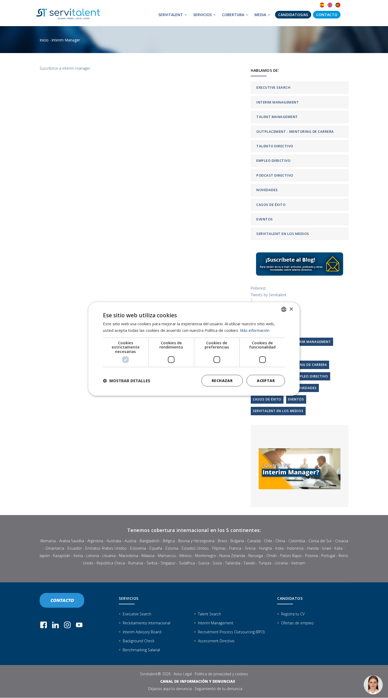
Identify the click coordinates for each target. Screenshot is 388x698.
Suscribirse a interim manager (65, 68)
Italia (338, 548)
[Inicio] (70, 13)
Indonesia (295, 548)
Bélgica (169, 540)
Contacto (326, 14)
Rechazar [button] (222, 380)
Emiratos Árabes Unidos (106, 548)
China (280, 540)
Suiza (217, 562)
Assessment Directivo (216, 640)
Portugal (328, 555)
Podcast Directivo (274, 175)
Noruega (255, 555)
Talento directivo (274, 146)
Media (260, 14)
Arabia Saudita (71, 540)
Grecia (250, 548)
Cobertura (233, 14)
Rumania (135, 562)
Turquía (265, 562)
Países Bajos (291, 555)
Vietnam (298, 562)
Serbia (151, 562)
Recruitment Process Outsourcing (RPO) (231, 631)
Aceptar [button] (266, 380)
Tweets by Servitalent (268, 294)
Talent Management (277, 116)
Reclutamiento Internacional (146, 622)
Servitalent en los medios (282, 233)
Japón (45, 555)
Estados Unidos (195, 548)
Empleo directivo (273, 160)
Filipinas (219, 548)
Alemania (48, 540)
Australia (114, 540)
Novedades (267, 189)
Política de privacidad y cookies (221, 673)
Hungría (265, 548)
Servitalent (171, 14)
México (185, 555)
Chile (268, 540)
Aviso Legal (182, 673)
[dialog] (194, 349)
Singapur (168, 562)
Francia (235, 548)
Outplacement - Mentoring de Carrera (295, 131)
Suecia (203, 562)
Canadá (254, 540)
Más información (254, 330)
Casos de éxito (270, 204)
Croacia (341, 540)
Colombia (296, 540)
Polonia (311, 555)
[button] (126, 380)
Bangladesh (149, 540)
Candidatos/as (293, 14)
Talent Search (209, 613)
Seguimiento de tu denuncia (218, 688)
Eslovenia (138, 548)
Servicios (203, 14)
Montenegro (205, 555)
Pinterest (258, 288)
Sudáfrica (187, 562)
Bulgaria (237, 540)
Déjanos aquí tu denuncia (170, 688)
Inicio (44, 40)
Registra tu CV (293, 613)
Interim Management (277, 102)
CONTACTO (62, 600)
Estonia (171, 548)
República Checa (111, 562)
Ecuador (75, 548)
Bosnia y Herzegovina (196, 540)
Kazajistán (61, 555)
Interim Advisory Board (142, 631)
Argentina (95, 540)
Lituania (109, 555)
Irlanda (313, 548)
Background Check (138, 640)
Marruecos (167, 555)
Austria (130, 540)
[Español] (322, 5)
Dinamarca (55, 548)
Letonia (92, 555)
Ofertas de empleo (297, 622)
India (279, 548)
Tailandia (232, 562)
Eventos (264, 219)
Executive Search (273, 87)
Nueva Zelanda (232, 555)
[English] (330, 5)
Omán (271, 555)
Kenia (78, 555)
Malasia (147, 555)
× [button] (291, 309)
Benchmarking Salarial (141, 649)
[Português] (337, 5)
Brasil (222, 540)
